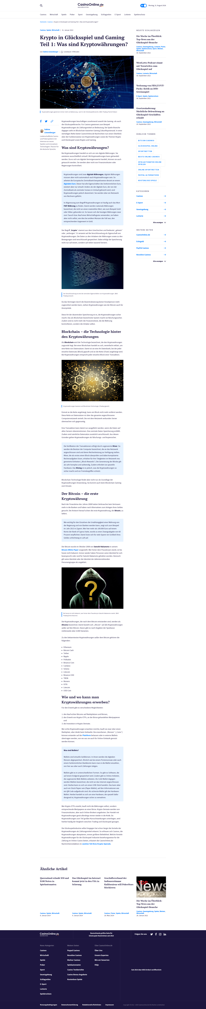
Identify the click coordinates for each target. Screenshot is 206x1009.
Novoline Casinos (143, 254)
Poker (72, 14)
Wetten (160, 48)
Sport (80, 14)
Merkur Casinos (73, 960)
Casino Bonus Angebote (77, 974)
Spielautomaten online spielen (149, 163)
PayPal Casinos (142, 248)
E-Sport (118, 14)
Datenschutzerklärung (69, 1005)
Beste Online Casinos (149, 157)
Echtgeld (140, 241)
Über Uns (98, 950)
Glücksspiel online (148, 146)
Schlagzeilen (106, 14)
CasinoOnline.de (143, 234)
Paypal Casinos (73, 950)
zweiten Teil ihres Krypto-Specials (96, 844)
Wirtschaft (54, 14)
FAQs (97, 965)
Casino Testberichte (75, 969)
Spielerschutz (139, 14)
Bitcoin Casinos (146, 140)
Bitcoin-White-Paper (70, 550)
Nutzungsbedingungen (48, 1005)
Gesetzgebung (92, 14)
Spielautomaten (74, 965)
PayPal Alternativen (148, 175)
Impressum (109, 1005)
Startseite (43, 22)
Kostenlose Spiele (147, 180)
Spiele (63, 14)
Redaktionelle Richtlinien (91, 1005)
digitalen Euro (70, 183)
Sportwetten (145, 151)
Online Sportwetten (148, 170)
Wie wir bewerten (102, 960)
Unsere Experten (101, 955)
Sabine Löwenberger (50, 52)
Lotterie (127, 14)
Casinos (43, 14)
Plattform (87, 735)
